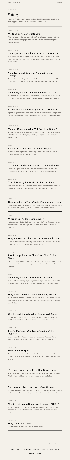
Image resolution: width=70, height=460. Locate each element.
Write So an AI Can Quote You (24, 33)
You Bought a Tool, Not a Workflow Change (31, 387)
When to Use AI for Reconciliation (26, 218)
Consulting (45, 449)
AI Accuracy (27, 449)
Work (51, 449)
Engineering (36, 449)
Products (19, 449)
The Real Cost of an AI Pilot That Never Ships (32, 370)
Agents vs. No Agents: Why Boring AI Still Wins (33, 109)
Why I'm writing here (19, 423)
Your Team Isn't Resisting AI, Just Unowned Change (31, 74)
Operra (12, 449)
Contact (39, 453)
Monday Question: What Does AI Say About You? (34, 53)
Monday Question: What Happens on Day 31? (32, 92)
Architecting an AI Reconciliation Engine (29, 148)
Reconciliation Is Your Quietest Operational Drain (34, 201)
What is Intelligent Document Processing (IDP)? (33, 403)
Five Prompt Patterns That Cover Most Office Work (32, 256)
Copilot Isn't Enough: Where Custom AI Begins (33, 313)
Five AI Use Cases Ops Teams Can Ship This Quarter (31, 332)
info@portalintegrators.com (54, 443)
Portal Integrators (14, 2)
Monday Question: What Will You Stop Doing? (32, 129)
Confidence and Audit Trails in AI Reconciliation (33, 165)
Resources (31, 453)
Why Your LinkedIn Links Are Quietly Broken (32, 294)
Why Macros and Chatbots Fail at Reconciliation (33, 238)
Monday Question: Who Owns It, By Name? (31, 277)
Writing (59, 2)
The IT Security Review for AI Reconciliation (31, 182)
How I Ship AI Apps (18, 350)
